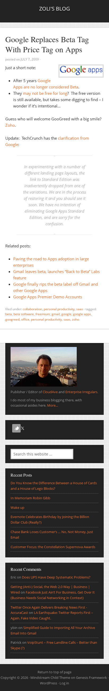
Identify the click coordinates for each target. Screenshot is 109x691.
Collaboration (32, 309)
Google (66, 314)
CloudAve (50, 391)
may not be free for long (45, 93)
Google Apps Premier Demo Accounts (47, 296)
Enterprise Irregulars (81, 391)
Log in (64, 683)
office (25, 319)
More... (52, 405)
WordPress (48, 683)
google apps (82, 314)
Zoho (10, 125)
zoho (75, 319)
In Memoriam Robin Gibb (30, 498)
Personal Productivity (59, 309)
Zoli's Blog (54, 8)
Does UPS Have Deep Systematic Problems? (56, 577)
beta (8, 314)
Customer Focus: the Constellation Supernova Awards (53, 546)
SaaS (79, 309)
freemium (42, 314)
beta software (23, 314)
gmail (56, 314)
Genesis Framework (91, 677)
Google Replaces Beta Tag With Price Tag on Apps (47, 44)
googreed (12, 319)
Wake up (17, 507)
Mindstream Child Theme (50, 677)
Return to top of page (54, 672)
